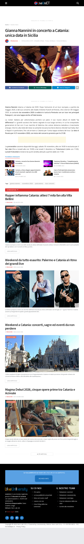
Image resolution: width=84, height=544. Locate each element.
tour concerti (49, 183)
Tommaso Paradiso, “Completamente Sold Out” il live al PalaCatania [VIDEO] (66, 162)
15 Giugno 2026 (19, 396)
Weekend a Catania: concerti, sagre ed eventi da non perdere (39, 326)
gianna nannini (15, 183)
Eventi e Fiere (14, 25)
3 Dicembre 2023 (59, 166)
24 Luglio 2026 (19, 332)
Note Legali (10, 512)
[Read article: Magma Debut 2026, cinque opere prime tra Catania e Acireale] (42, 418)
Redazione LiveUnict (66, 492)
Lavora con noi (39, 501)
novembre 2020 (27, 183)
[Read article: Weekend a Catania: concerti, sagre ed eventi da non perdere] (42, 353)
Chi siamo (37, 492)
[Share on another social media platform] (77, 87)
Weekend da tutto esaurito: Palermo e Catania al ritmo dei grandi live (41, 262)
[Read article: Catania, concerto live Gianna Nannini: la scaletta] (9, 163)
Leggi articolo (13, 251)
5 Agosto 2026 (19, 202)
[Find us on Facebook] (7, 518)
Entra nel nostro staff (41, 498)
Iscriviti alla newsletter (66, 506)
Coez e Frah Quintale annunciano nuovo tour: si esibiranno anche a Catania (64, 172)
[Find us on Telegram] (17, 518)
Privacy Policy (20, 527)
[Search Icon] (78, 3)
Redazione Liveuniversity (67, 495)
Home (7, 25)
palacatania (39, 183)
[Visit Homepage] (42, 3)
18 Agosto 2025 (20, 166)
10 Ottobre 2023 (21, 176)
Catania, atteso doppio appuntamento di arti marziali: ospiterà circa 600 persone (27, 172)
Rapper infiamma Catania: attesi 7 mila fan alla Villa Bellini (38, 197)
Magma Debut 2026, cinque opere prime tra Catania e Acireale (40, 391)
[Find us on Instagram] (22, 518)
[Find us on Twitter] (12, 518)
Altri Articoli (42, 454)
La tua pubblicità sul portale (43, 495)
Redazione (14, 41)
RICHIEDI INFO (44, 479)
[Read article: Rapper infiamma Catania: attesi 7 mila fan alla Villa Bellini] (42, 224)
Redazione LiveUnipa (66, 498)
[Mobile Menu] (6, 3)
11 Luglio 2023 (59, 176)
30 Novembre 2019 (27, 41)
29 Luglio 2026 (19, 267)
